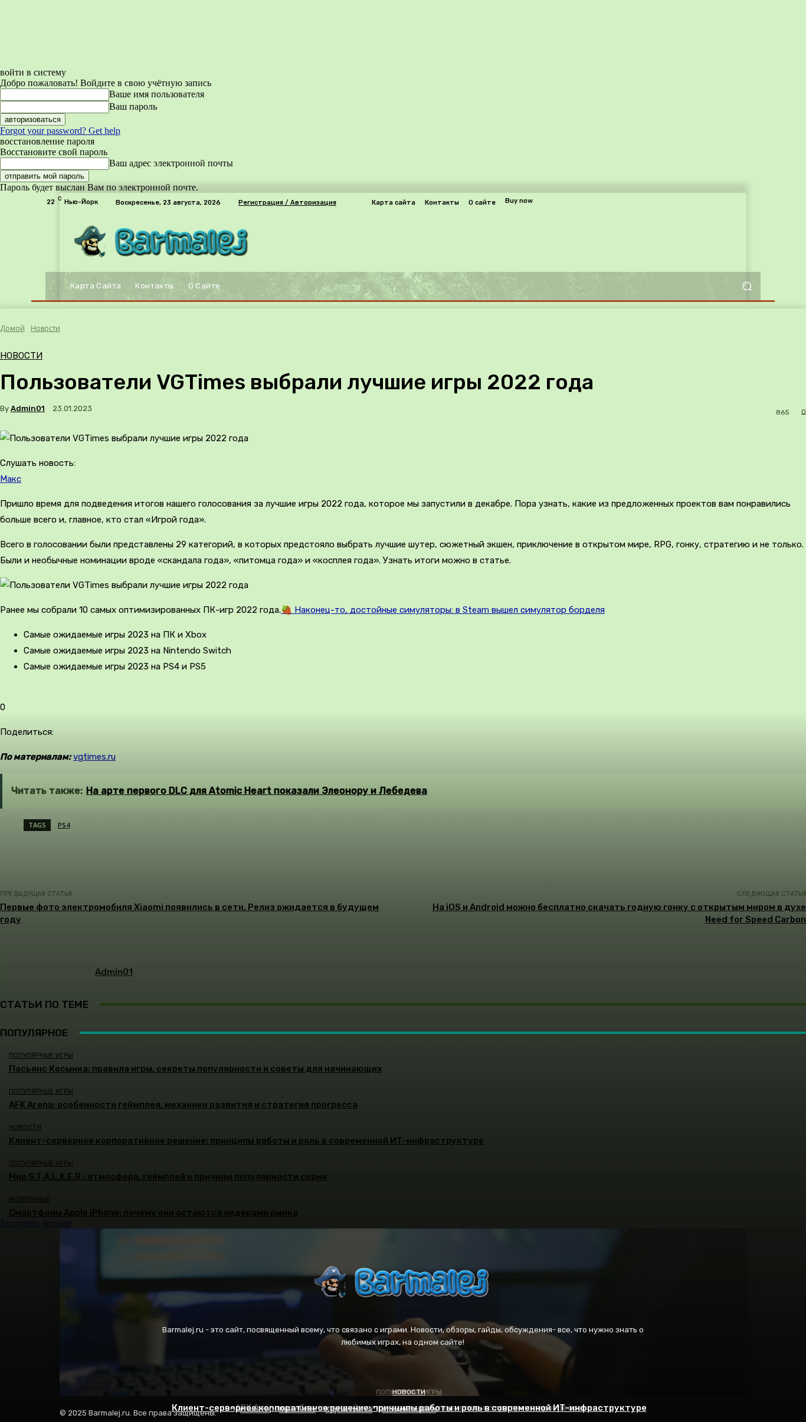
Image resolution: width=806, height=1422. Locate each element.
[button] (747, 286)
